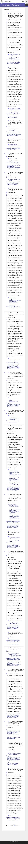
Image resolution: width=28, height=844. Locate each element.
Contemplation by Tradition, (12, 365)
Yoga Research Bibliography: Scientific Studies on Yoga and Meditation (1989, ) (15, 722)
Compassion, (11, 472)
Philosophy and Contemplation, (13, 183)
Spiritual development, (13, 302)
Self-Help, (9, 403)
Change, (11, 754)
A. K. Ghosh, (16, 725)
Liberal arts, (19, 300)
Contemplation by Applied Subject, (13, 59)
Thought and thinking (13, 112)
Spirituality (16, 401)
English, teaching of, (13, 655)
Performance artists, (13, 146)
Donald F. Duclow (11, 317)
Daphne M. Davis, (11, 19)
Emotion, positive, (16, 108)
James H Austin (10, 772)
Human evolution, (12, 418)
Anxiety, (11, 469)
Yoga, (8, 737)
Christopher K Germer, (12, 431)
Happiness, (19, 109)
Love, (13, 110)
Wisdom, (14, 517)
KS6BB (10, 180)
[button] (26, 1)
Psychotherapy (12, 58)
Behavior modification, (14, 753)
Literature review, (13, 54)
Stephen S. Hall (10, 534)
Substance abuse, (12, 482)
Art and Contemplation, (11, 643)
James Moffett (10, 651)
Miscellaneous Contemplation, (12, 362)
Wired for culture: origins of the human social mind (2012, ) (16, 410)
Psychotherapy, (12, 478)
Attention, (11, 158)
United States (12, 130)
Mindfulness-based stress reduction (14, 160)
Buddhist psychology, (13, 471)
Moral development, (13, 301)
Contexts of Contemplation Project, (13, 640)
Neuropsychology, (15, 540)
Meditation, (18, 54)
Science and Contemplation (12, 117)
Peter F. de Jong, (10, 557)
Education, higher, (13, 300)
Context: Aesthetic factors (14, 639)
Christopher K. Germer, (12, 500)
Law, (10, 129)
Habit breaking (16, 754)
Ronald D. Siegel (10, 502)
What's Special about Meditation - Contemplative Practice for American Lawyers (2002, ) (16, 123)
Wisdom (14, 483)
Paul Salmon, (10, 674)
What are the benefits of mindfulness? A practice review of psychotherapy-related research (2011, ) (15, 16)
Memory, (11, 622)
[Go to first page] (7, 12)
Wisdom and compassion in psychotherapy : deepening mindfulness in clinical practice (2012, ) (15, 427)
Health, (10, 110)
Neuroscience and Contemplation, (13, 546)
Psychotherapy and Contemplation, (13, 62)
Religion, (11, 480)
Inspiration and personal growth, (14, 399)
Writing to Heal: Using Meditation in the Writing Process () (15, 633)
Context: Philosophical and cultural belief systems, (14, 538)
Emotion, (11, 108)
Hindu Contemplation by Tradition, (13, 730)
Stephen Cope (10, 378)
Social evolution (12, 419)
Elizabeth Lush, (17, 674)
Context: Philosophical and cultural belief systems (14, 360)
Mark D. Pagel (10, 413)
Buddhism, (15, 469)
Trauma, (11, 483)
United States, (12, 656)
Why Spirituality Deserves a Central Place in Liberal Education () (15, 189)
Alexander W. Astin (11, 192)
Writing (16, 656)
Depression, (17, 472)
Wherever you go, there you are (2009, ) (16, 154)
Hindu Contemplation (11, 738)
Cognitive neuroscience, (16, 179)
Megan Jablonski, (11, 675)
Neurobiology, (12, 477)
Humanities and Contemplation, (13, 660)
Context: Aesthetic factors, (14, 653)
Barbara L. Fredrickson (12, 70)
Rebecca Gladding (11, 751)
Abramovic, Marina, (13, 144)
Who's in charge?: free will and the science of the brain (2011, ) (16, 174)
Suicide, (17, 482)
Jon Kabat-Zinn (10, 156)
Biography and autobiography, (15, 145)
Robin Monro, (10, 725)
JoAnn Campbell (10, 636)
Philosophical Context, (11, 542)
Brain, (11, 179)
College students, (12, 299)
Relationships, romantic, (14, 479)
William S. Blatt (10, 127)
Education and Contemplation (12, 135)
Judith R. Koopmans (11, 559)
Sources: (4, 5)
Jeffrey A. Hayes (19, 19)
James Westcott (10, 142)
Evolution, (11, 415)
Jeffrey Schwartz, (11, 749)
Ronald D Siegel (10, 433)
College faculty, (12, 297)
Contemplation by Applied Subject (12, 5)
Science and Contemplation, (15, 737)
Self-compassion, (16, 480)
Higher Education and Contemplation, (14, 134)
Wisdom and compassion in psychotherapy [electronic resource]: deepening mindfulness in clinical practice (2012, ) (16, 496)
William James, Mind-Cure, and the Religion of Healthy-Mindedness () (16, 314)
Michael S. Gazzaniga (12, 177)
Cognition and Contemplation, (12, 626)
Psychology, (16, 110)
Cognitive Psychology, (17, 620)
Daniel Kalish (10, 727)
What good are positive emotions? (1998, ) (15, 67)
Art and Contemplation (11, 149)
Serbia (18, 146)
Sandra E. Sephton (19, 675)
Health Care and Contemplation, (13, 488)
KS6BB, (17, 418)
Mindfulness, (11, 55)
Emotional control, (12, 109)
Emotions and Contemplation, (12, 114)
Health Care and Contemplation (13, 63)
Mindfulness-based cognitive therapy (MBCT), (15, 475)
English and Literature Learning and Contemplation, (14, 662)
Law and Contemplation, (11, 133)
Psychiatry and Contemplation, (13, 61)
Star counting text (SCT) (13, 623)
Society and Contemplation (12, 422)
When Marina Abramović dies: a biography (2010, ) (16, 139)
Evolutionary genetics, (13, 416)
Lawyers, (13, 129)
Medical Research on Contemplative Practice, (13, 735)
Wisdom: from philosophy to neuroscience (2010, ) (15, 531)
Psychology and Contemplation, (13, 116)
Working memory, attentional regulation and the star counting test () (16, 553)
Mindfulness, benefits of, (14, 57)
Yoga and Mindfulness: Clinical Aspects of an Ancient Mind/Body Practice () (16, 670)
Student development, (13, 303)
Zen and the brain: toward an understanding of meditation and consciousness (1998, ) (15, 769)
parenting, (17, 477)
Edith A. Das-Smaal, (11, 556)
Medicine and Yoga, (11, 733)
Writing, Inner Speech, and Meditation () (15, 648)
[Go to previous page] (9, 12)
